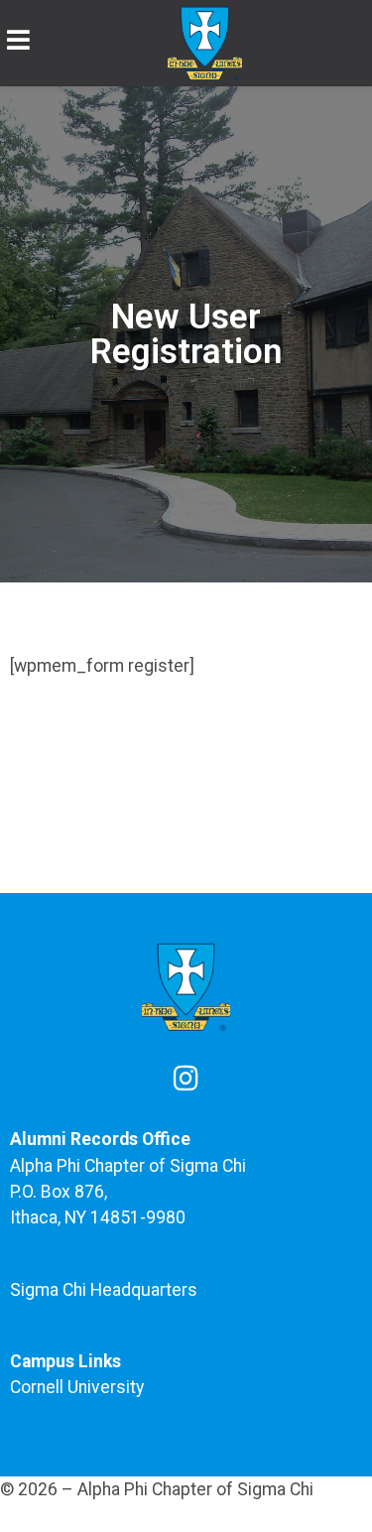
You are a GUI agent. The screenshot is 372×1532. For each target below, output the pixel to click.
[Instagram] (186, 1078)
